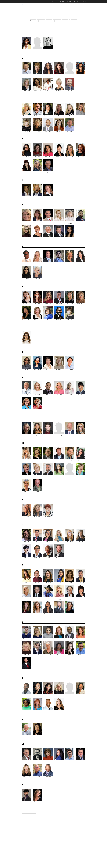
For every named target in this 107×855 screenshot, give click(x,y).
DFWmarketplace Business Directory (57, 820)
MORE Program (54, 813)
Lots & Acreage (42, 814)
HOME (23, 1)
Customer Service (42, 831)
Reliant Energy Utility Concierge (56, 824)
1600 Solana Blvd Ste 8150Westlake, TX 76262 (71, 816)
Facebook (28, 812)
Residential (59, 5)
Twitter (27, 815)
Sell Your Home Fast (42, 819)
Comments (76, 811)
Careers (74, 1)
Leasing (40, 824)
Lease (57, 1)
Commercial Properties (43, 816)
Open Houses (65, 1)
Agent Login (54, 835)
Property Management (43, 826)
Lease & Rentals (42, 812)
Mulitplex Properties (43, 817)
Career (71, 811)
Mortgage (53, 822)
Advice (61, 1)
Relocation (41, 827)
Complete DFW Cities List (56, 826)
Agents (70, 1)
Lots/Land (76, 5)
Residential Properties (43, 811)
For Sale (53, 1)
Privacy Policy (72, 831)
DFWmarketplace (82, 5)
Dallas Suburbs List (55, 828)
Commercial (67, 5)
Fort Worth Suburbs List (56, 829)
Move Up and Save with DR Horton (57, 811)
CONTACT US (83, 1)
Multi (72, 5)
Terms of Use (77, 831)
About (78, 1)
